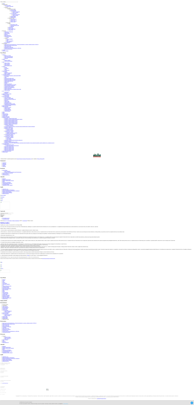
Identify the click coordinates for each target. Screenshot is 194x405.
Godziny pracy (4, 309)
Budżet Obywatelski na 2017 (9, 146)
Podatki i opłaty (13, 21)
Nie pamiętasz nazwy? (6, 218)
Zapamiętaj (2, 215)
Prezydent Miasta (5, 308)
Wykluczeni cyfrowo (5, 94)
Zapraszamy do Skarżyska (8, 31)
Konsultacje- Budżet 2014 (8, 127)
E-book (7, 37)
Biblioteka (4, 178)
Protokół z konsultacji (9, 125)
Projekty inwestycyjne (5, 174)
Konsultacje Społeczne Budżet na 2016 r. (11, 120)
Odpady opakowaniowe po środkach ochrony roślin (12, 89)
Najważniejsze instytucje (6, 332)
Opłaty (5, 77)
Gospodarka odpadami (6, 74)
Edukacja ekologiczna (7, 88)
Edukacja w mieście (7, 55)
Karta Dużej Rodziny (5, 96)
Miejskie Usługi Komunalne (6, 191)
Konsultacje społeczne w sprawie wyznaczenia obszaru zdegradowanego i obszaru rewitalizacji (19, 126)
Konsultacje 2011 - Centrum (8, 131)
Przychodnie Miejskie (5, 184)
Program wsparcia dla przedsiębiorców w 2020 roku (12, 48)
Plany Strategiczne (7, 171)
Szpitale (5, 67)
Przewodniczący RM (14, 24)
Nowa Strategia (8, 139)
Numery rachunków (14, 20)
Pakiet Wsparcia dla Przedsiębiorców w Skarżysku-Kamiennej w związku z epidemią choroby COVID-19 (21, 44)
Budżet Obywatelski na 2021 (9, 150)
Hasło (1, 214)
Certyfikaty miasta (5, 114)
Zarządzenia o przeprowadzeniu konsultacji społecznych (13, 140)
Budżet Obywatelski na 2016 (9, 144)
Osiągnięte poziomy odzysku (9, 86)
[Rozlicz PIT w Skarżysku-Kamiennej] (97, 157)
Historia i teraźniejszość (8, 72)
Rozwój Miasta (4, 170)
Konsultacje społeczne (6, 117)
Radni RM (12, 26)
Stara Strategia (8, 138)
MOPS (3, 181)
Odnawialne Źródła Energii (6, 297)
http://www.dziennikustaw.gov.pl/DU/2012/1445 (48, 258)
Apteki (5, 69)
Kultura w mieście (7, 60)
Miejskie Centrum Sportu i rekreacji (8, 180)
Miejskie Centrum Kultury (6, 179)
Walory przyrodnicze (9, 40)
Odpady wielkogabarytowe (8, 81)
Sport (3, 281)
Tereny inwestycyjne (5, 324)
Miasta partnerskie (5, 106)
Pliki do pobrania (7, 90)
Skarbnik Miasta (13, 17)
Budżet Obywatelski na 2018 (9, 147)
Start (5, 220)
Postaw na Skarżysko (5, 325)
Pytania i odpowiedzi (9, 6)
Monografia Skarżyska (8, 36)
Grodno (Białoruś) (7, 111)
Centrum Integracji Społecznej (7, 183)
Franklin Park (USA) (7, 110)
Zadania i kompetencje (16, 11)
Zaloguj (2, 216)
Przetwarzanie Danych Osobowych (10, 99)
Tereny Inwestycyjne (7, 46)
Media (3, 290)
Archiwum (4, 166)
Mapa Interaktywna (7, 35)
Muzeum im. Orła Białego (6, 182)
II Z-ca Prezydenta (13, 13)
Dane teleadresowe (5, 307)
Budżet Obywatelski (5, 143)
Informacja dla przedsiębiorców (9, 87)
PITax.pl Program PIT (40, 158)
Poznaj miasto (4, 71)
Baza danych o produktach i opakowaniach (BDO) (12, 75)
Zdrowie (3, 66)
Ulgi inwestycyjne (5, 330)
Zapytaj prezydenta (7, 5)
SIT (3, 91)
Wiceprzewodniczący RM (15, 25)
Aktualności (4, 162)
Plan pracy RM (10, 28)
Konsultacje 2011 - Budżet (8, 134)
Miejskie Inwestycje (5, 193)
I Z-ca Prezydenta (13, 10)
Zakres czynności (15, 12)
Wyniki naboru (6, 95)
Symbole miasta (4, 115)
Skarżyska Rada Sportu (8, 65)
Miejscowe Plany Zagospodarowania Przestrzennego (12, 172)
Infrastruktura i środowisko (8, 47)
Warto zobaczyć (9, 41)
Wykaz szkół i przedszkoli (8, 56)
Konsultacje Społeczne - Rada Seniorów (10, 123)
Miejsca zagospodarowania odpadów (10, 84)
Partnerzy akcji (6, 101)
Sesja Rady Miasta (5, 50)
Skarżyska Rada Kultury (8, 61)
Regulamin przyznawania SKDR (9, 103)
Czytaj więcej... (65, 403)
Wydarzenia (4, 164)
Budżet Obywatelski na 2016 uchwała (12, 145)
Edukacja (3, 54)
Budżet (3, 112)
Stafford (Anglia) (7, 108)
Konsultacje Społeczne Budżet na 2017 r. (11, 121)
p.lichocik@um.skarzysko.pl (101, 398)
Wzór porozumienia (7, 97)
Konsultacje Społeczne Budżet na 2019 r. (11, 122)
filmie (28, 255)
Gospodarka (4, 327)
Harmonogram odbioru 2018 (9, 78)
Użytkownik (2, 213)
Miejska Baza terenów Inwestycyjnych (10, 45)
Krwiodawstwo (6, 70)
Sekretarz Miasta (13, 16)
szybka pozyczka (5, 1)
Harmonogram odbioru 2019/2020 (9, 79)
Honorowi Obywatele (5, 116)
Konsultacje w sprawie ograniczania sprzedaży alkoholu (13, 119)
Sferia (3, 340)
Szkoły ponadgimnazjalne (8, 57)
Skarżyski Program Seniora (6, 105)
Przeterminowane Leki (8, 83)
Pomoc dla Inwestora (5, 328)
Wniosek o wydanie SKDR (8, 98)
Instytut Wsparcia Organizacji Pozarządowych (24, 158)
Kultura (3, 59)
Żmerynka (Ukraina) (7, 107)
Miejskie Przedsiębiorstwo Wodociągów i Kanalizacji (10, 190)
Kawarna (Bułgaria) (7, 109)
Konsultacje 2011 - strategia (8, 136)
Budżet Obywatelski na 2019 (9, 148)
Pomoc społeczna (5, 113)
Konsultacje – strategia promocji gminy (10, 118)
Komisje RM (10, 27)
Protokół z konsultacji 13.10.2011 (11, 132)
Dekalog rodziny (5, 298)
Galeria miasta (6, 32)
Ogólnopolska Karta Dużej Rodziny (10, 104)
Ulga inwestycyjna (5, 173)
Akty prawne (6, 76)
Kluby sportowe (7, 64)
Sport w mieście (7, 62)
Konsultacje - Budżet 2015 (8, 124)
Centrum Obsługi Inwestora (6, 93)
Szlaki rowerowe (7, 33)
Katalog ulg (6, 100)
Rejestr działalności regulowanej (9, 85)
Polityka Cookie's (4, 222)
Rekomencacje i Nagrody (6, 329)
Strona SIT (6, 92)
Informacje (6, 58)
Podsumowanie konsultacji (10, 133)
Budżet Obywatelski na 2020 (9, 149)
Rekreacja (6, 34)
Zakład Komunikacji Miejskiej (7, 192)
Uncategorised (24, 220)
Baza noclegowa (7, 42)
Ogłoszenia (4, 163)
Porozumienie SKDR (7, 102)
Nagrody (3, 165)
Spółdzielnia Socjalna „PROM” (7, 185)
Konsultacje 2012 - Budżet (8, 128)
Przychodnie (6, 68)
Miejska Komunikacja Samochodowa (8, 357)
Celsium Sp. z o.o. (5, 356)
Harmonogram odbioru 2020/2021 (9, 80)
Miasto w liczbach (7, 73)
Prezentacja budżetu (9, 129)
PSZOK (5, 82)
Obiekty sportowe (7, 63)
